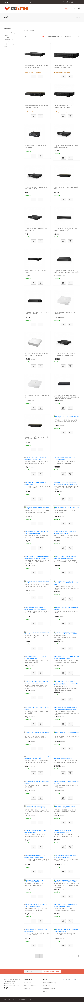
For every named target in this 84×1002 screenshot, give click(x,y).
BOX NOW (45, 991)
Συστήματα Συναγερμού (9, 44)
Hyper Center (27, 999)
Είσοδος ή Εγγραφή (67, 2)
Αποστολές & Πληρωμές (49, 983)
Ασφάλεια (6, 35)
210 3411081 (10, 983)
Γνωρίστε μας (27, 983)
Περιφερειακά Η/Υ (8, 39)
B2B (77, 2)
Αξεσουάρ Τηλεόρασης (9, 33)
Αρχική (78, 17)
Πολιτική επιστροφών (49, 988)
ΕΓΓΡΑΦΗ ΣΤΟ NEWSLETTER (51, 971)
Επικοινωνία (27, 988)
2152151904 (25, 2)
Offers (5, 46)
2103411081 (17, 2)
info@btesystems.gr (14, 985)
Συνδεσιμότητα (7, 41)
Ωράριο (34, 2)
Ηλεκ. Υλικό (6, 37)
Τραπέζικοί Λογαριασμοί (30, 985)
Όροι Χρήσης (46, 985)
